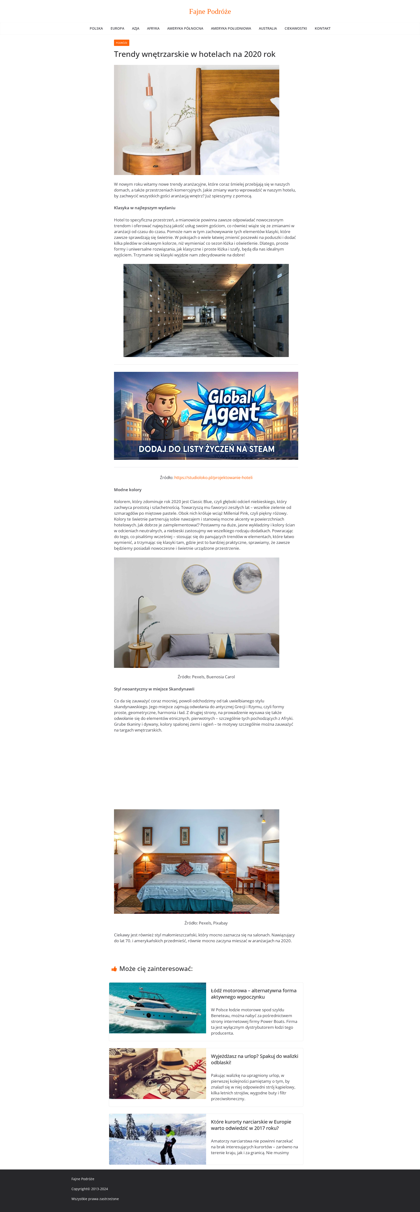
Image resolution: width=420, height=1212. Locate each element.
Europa (117, 28)
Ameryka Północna (185, 28)
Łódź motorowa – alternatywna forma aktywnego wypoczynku (254, 993)
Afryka (153, 28)
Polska (96, 28)
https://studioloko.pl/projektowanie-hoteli (213, 477)
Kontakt (323, 28)
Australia (268, 28)
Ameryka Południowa (231, 28)
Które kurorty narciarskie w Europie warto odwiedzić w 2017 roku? (251, 1124)
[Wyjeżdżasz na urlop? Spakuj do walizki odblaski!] (157, 1051)
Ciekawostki (296, 28)
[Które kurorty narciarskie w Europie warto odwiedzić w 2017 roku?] (157, 1116)
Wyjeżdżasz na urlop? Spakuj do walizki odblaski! (254, 1059)
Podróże (121, 42)
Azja (135, 28)
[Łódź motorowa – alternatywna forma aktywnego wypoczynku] (157, 985)
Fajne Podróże (210, 11)
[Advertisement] (206, 773)
